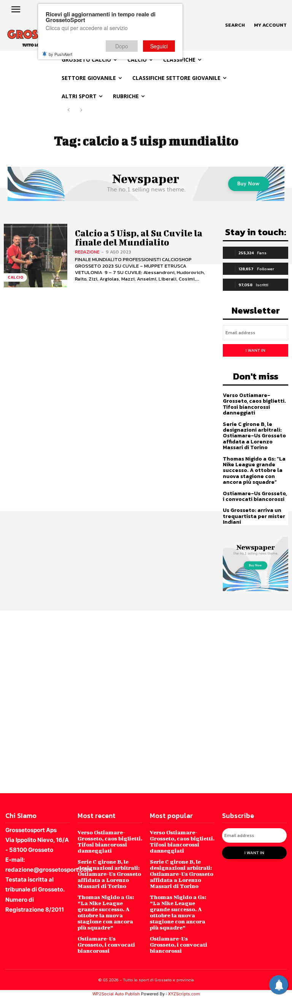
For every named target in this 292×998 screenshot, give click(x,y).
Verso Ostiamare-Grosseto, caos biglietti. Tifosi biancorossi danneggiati (254, 404)
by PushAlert (60, 54)
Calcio (15, 277)
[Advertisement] (146, 701)
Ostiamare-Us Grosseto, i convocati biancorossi (255, 496)
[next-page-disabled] (81, 110)
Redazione (87, 252)
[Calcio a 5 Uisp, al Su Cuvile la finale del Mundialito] (35, 255)
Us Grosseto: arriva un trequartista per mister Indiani (254, 516)
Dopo (121, 46)
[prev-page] (68, 110)
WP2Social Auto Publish (116, 993)
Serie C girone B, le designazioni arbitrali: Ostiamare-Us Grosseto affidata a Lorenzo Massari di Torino (254, 436)
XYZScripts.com (184, 993)
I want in (255, 350)
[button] (235, 25)
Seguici (159, 46)
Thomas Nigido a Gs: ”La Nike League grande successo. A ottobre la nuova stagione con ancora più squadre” (254, 470)
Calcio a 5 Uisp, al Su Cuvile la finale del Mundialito (138, 237)
